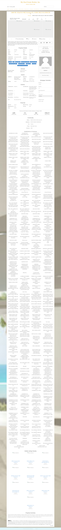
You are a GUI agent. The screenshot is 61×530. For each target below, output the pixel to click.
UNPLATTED (25, 416)
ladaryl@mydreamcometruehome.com (45, 72)
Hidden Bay (25, 272)
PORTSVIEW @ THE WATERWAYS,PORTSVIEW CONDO (13, 347)
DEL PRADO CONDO (13, 234)
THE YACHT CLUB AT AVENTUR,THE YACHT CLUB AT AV (48, 378)
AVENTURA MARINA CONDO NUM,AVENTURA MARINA (13, 189)
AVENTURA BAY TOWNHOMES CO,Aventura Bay (13, 177)
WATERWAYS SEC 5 (48, 440)
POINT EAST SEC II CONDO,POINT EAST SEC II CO (13, 340)
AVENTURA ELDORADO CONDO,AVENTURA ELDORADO (13, 181)
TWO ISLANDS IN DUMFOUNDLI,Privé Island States (13, 418)
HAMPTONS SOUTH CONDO (25, 259)
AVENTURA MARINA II (48, 188)
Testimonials (36, 9)
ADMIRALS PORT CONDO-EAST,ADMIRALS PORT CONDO (24, 158)
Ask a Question (45, 48)
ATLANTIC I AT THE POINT (24, 170)
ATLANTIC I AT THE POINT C (36, 170)
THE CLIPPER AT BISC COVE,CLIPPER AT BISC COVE (48, 360)
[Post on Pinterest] (50, 43)
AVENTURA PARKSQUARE (13, 194)
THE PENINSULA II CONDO (24, 371)
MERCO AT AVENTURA (36, 288)
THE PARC (24, 366)
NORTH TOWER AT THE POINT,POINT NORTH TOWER (36, 315)
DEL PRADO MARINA (24, 234)
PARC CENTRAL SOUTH (36, 330)
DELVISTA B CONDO (13, 240)
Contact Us (42, 9)
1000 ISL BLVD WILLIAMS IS (48, 133)
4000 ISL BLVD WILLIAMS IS (25, 146)
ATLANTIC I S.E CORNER (13, 170)
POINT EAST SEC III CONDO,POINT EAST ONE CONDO (24, 343)
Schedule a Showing (45, 52)
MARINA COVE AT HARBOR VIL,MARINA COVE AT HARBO (36, 279)
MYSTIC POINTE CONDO (48, 291)
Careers (31, 9)
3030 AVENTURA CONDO (48, 144)
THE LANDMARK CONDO (13, 366)
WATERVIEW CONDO (36, 438)
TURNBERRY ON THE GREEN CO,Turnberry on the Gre (36, 404)
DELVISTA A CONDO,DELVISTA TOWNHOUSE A (48, 237)
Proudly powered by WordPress (28, 528)
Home (8, 9)
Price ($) (40, 82)
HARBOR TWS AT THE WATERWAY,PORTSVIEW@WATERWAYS (13, 270)
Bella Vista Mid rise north (48, 200)
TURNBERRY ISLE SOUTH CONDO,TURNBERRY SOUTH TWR (36, 401)
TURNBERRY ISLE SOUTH (13, 396)
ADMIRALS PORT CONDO (13, 151)
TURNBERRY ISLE (25, 390)
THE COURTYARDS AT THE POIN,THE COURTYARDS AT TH (48, 364)
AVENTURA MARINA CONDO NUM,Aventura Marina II (25, 189)
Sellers (15, 9)
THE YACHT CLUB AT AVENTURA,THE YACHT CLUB (36, 382)
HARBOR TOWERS (48, 264)
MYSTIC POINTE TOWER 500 (36, 303)
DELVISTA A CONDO (36, 236)
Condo (30, 110)
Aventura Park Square (48, 192)
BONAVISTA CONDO (36, 213)
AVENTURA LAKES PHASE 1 (25, 186)
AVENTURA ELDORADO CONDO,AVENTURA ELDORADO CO (25, 181)
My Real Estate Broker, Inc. (30, 2)
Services (26, 9)
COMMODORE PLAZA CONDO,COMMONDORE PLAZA (48, 219)
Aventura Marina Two (24, 192)
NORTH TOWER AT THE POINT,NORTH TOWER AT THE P (24, 315)
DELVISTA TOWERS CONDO (36, 240)
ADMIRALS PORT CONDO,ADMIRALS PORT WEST (36, 158)
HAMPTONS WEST (25, 261)
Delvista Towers (24, 240)
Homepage (29, 15)
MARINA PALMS (48, 278)
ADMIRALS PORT (48, 148)
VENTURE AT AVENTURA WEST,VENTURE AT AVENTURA (13, 427)
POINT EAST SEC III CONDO (48, 338)
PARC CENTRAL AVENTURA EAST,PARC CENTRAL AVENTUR (13, 328)
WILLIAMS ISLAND (13, 443)
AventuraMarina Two (13, 200)
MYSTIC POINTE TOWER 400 (25, 301)
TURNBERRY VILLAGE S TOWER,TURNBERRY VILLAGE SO (36, 410)
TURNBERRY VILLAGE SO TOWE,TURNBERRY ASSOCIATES (13, 414)
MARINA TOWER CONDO (13, 282)
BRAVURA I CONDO (47, 213)
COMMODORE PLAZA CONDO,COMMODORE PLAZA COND (36, 219)
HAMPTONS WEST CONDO (36, 261)
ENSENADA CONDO (24, 248)
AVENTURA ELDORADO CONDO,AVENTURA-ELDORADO (48, 181)
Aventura (33, 110)
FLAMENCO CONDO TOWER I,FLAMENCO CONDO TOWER (13, 254)
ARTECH (24, 164)
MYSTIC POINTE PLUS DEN (13, 301)
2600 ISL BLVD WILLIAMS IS (48, 139)
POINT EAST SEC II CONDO (24, 336)
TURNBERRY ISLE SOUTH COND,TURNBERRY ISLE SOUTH (47, 397)
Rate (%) (40, 86)
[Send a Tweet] (47, 43)
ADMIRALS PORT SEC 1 (48, 157)
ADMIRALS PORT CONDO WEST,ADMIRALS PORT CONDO (47, 155)
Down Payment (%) (42, 90)
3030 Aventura (36, 144)
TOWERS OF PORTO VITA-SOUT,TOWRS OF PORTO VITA (13, 391)
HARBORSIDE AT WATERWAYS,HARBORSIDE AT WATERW (13, 273)
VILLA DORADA (48, 426)
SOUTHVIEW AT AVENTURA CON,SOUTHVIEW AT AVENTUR (25, 353)
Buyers (11, 9)
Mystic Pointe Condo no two (36, 299)
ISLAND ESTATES (48, 272)
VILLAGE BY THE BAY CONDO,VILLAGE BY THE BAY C (47, 436)
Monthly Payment (41, 99)
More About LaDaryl (45, 75)
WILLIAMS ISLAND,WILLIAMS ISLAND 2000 (19, 446)
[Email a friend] (41, 43)
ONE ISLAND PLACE (47, 318)
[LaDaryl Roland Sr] (45, 65)
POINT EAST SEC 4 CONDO (36, 333)
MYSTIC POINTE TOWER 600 (48, 306)
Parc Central (48, 321)
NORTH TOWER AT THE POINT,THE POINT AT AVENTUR (13, 319)
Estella (37, 528)
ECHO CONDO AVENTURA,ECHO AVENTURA (36, 246)
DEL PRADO (48, 231)
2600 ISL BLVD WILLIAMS (36, 139)
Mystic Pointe (25, 291)
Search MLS (21, 9)
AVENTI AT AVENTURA (13, 174)
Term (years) (40, 94)
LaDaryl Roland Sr (45, 67)
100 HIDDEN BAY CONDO (13, 133)
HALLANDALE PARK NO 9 (13, 259)
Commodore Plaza (36, 216)
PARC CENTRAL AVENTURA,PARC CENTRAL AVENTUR (25, 331)
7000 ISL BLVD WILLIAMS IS (25, 148)
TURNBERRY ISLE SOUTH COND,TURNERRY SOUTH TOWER (13, 401)
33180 (31, 128)
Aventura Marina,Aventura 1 (36, 192)
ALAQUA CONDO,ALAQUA (13, 164)
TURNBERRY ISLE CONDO (36, 390)
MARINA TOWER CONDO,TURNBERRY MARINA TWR (24, 283)
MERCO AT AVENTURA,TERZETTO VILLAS (48, 289)
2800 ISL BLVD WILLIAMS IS (13, 141)
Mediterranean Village (47, 285)
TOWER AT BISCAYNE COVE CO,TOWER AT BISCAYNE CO (48, 385)
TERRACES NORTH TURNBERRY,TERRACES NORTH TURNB (24, 356)
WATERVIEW (25, 438)
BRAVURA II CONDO (13, 216)
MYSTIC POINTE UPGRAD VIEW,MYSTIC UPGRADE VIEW (24, 312)
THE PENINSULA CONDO (24, 368)
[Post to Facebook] (44, 43)
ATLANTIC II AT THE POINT (48, 170)
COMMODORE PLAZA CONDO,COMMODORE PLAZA (25, 219)
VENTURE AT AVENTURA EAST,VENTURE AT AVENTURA (47, 421)
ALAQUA (36, 160)
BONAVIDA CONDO (24, 213)
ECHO (48, 242)
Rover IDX (51, 525)
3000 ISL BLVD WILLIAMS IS (48, 141)
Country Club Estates (36, 231)
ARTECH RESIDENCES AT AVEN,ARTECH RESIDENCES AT (36, 168)
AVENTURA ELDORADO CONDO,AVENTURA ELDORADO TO (36, 181)
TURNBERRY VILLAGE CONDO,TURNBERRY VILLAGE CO (25, 410)
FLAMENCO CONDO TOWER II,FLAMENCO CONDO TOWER (48, 254)
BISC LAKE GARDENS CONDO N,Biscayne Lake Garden (48, 206)
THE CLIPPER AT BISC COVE (25, 359)
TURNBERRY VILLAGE (13, 409)
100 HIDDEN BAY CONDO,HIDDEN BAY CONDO (36, 134)
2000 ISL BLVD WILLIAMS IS (36, 136)
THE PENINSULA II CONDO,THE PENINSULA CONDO (48, 374)
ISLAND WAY (13, 276)
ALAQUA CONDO (48, 160)
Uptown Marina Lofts (36, 416)
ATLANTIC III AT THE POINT (25, 171)
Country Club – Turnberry (25, 231)
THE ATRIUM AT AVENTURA (36, 355)
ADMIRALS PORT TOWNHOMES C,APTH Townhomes (25, 162)
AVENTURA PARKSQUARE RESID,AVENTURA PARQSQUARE (13, 198)
